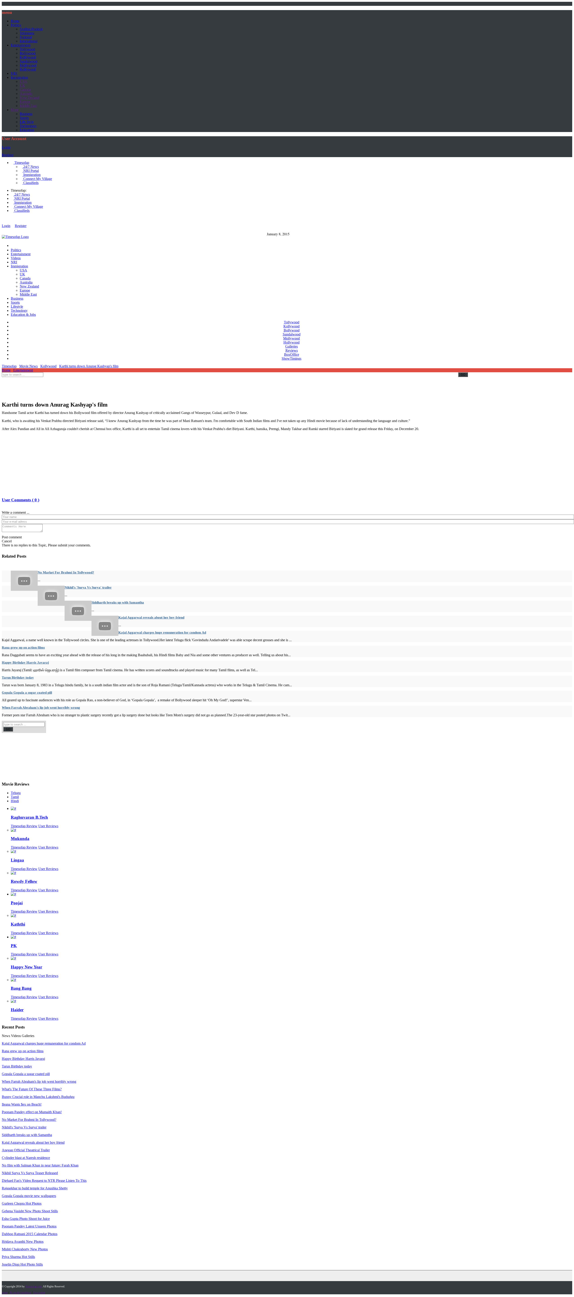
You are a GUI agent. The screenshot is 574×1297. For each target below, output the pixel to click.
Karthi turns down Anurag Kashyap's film (88, 366)
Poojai (17, 903)
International (28, 41)
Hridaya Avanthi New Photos (22, 1241)
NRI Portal (30, 171)
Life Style (27, 122)
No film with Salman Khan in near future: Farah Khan (40, 1165)
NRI (14, 73)
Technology (28, 126)
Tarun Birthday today (18, 677)
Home (15, 21)
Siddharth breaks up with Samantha (117, 602)
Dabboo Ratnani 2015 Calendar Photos (29, 1234)
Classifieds (30, 183)
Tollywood (27, 49)
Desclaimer (39, 1292)
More (14, 110)
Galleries (291, 346)
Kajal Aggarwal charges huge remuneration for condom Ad (162, 632)
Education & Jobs (23, 314)
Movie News (28, 366)
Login (6, 147)
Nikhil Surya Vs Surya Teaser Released (30, 1173)
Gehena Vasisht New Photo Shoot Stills (30, 1211)
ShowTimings (291, 358)
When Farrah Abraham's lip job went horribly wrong (41, 707)
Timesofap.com (33, 1286)
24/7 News (30, 167)
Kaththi (18, 924)
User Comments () (20, 500)
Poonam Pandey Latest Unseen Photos (29, 1226)
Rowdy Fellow (24, 881)
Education (27, 130)
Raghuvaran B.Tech (29, 817)
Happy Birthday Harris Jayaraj (25, 662)
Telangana (27, 33)
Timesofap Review (24, 826)
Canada (25, 89)
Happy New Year (26, 967)
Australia (26, 93)
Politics (16, 25)
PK (14, 945)
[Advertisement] (83, 388)
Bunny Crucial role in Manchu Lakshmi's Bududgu (38, 1097)
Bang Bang (21, 988)
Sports (24, 118)
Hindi (15, 801)
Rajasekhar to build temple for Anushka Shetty (35, 1188)
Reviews (291, 350)
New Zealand (29, 98)
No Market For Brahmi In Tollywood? (66, 572)
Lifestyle (17, 306)
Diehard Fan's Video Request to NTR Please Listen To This (44, 1180)
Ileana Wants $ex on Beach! (21, 1104)
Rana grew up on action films (23, 647)
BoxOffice (291, 354)
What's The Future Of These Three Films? (32, 1089)
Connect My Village (37, 179)
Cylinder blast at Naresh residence (26, 1158)
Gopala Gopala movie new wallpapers (29, 1196)
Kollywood (28, 57)
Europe (25, 102)
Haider (17, 1009)
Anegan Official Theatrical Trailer (26, 1150)
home (5, 1292)
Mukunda (20, 838)
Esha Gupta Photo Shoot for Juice (26, 1219)
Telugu (16, 793)
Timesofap (21, 163)
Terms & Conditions (20, 1292)
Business (26, 114)
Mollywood (28, 65)
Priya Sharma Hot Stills (18, 1257)
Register (7, 155)
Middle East (28, 106)
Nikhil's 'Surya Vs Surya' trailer (88, 587)
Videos (16, 258)
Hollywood (28, 69)
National (26, 37)
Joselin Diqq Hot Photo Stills (22, 1264)
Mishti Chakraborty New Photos (25, 1249)
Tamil (15, 797)
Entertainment (20, 45)
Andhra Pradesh (31, 29)
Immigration (19, 77)
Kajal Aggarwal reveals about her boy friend (151, 617)
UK (22, 85)
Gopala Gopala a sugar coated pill (27, 692)
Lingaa (17, 860)
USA (23, 81)
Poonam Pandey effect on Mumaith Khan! (32, 1112)
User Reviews (48, 826)
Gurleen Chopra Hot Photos (21, 1203)
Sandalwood (28, 61)
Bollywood (28, 53)
